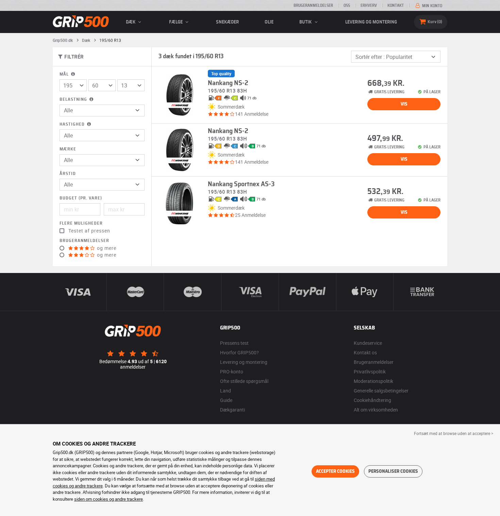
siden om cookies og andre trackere (108, 499)
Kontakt (395, 5)
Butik (306, 22)
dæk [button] (131, 22)
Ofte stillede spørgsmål (244, 381)
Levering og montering (371, 22)
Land (225, 390)
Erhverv (369, 5)
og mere (106, 248)
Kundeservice (368, 343)
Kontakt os (365, 352)
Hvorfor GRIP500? (239, 352)
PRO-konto (231, 371)
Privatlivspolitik (370, 371)
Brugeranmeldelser (313, 5)
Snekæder (227, 22)
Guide (226, 400)
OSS (347, 5)
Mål (65, 74)
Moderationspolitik (373, 381)
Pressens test (234, 343)
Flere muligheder (81, 223)
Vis (404, 104)
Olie (269, 22)
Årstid (68, 174)
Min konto (431, 6)
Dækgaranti (232, 409)
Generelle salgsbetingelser (381, 390)
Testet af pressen (89, 230)
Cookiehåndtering (372, 400)
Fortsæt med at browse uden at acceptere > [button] (453, 433)
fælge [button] (176, 22)
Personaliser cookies (393, 471)
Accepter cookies (335, 471)
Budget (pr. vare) (81, 198)
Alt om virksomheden (376, 409)
